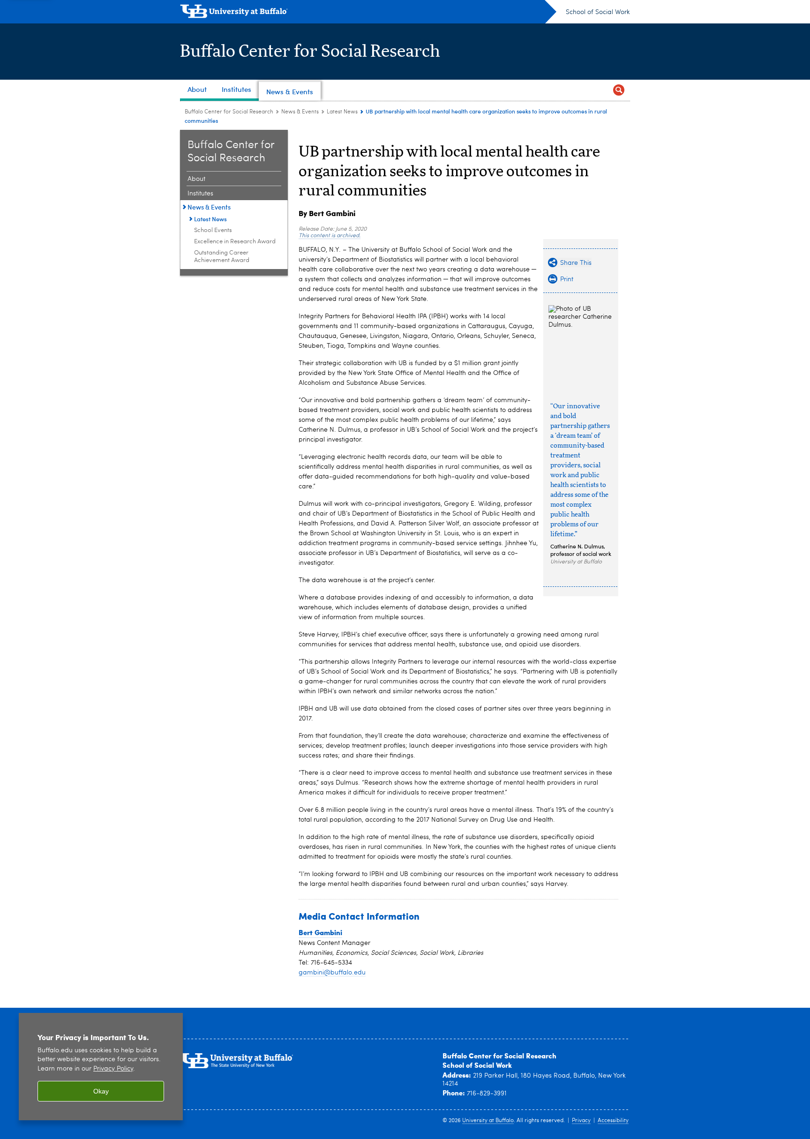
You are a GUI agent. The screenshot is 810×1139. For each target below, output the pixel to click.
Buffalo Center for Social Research (310, 51)
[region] (101, 1066)
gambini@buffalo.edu (332, 972)
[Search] (619, 90)
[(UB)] (368, 13)
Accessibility (613, 1121)
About (196, 179)
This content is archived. (329, 236)
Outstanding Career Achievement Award (221, 256)
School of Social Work (598, 12)
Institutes (200, 193)
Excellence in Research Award (235, 242)
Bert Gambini (320, 932)
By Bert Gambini (327, 213)
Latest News (342, 112)
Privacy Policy (113, 1068)
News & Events (300, 112)
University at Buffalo (488, 1121)
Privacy (581, 1121)
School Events (213, 230)
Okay (101, 1091)
